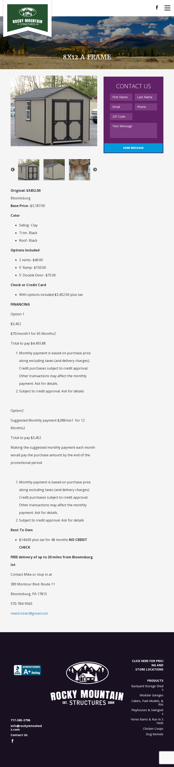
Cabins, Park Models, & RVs (147, 702)
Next (95, 170)
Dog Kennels (154, 734)
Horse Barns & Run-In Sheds (147, 721)
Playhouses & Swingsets (147, 712)
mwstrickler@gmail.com (29, 613)
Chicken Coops (153, 729)
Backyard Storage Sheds (147, 688)
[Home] (27, 18)
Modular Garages (151, 695)
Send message (133, 148)
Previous (13, 170)
